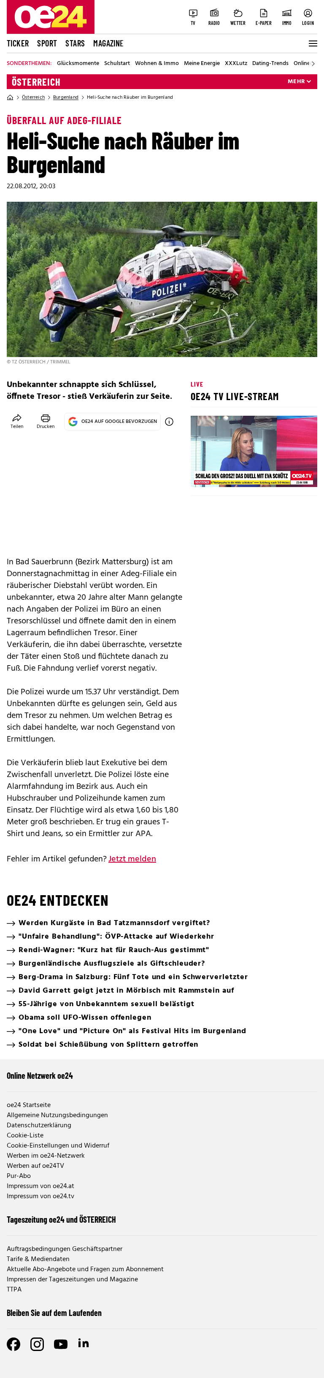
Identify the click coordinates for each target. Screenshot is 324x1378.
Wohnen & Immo (157, 64)
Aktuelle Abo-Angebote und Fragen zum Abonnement (85, 1269)
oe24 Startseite (29, 1105)
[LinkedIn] (84, 1344)
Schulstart (117, 64)
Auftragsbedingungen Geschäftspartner (64, 1249)
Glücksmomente (78, 64)
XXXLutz (236, 64)
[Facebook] (13, 1344)
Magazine (108, 43)
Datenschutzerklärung (39, 1125)
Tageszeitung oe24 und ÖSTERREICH (61, 1219)
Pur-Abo (19, 1176)
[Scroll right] (313, 64)
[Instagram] (37, 1344)
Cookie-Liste (25, 1135)
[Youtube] (61, 1344)
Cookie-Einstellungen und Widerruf (58, 1145)
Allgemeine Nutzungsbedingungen (57, 1115)
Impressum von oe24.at (40, 1186)
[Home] (10, 97)
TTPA (14, 1289)
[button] (204, 473)
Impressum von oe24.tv (40, 1196)
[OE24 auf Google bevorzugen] (169, 422)
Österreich (36, 82)
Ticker (18, 43)
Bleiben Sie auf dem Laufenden (54, 1313)
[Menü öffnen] (312, 43)
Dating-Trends (270, 64)
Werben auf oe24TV (35, 1166)
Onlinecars (307, 64)
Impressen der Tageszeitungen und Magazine (72, 1279)
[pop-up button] (290, 473)
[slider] (232, 473)
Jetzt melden (132, 859)
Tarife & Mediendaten (38, 1259)
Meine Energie (202, 64)
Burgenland (65, 97)
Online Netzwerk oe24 (40, 1075)
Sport (47, 43)
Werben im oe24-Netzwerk (46, 1156)
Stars (75, 43)
